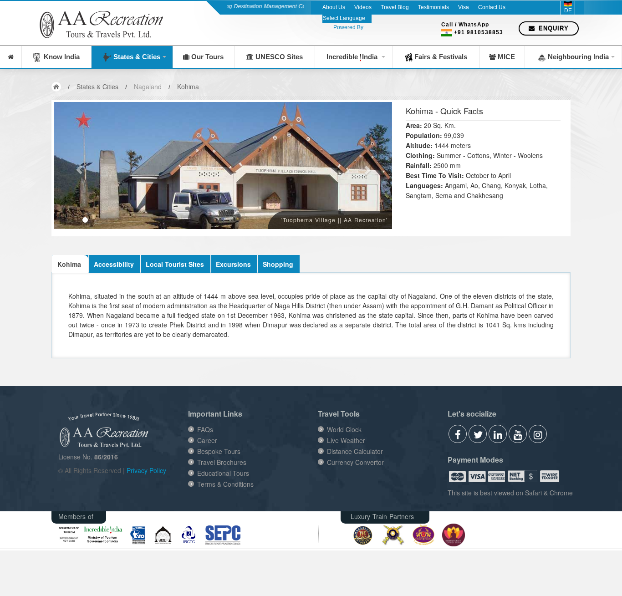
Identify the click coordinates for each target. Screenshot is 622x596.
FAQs (205, 429)
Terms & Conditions (225, 484)
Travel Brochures (221, 462)
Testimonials (433, 7)
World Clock (344, 429)
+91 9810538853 (478, 32)
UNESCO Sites (278, 57)
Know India (60, 57)
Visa (463, 7)
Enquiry (552, 28)
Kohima (188, 86)
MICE (505, 57)
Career (207, 440)
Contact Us (491, 7)
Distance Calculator (355, 451)
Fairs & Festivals (440, 57)
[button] (79, 165)
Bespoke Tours (218, 451)
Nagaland (148, 86)
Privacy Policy (146, 470)
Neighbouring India (577, 57)
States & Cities (136, 57)
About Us (333, 7)
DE (568, 10)
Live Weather (346, 440)
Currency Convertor (355, 462)
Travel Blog (395, 7)
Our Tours (206, 57)
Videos (363, 7)
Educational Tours (223, 473)
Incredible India (352, 57)
